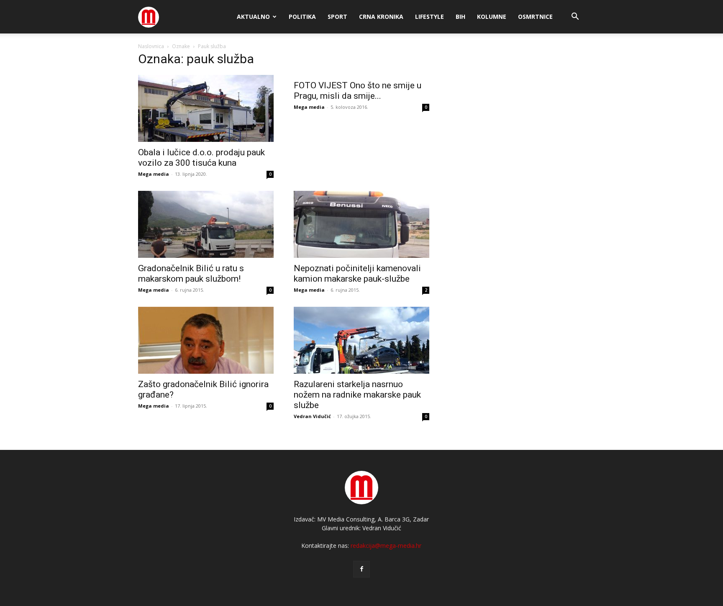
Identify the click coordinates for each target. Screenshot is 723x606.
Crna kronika (381, 17)
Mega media (153, 174)
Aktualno (253, 17)
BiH (460, 17)
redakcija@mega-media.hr (386, 546)
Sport (337, 17)
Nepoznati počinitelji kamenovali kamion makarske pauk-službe (357, 273)
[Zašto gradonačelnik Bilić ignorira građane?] (206, 340)
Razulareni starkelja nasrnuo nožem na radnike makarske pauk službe (357, 394)
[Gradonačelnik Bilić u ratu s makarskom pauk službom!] (206, 224)
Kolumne (491, 17)
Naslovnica (151, 46)
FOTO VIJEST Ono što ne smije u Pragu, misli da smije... (357, 90)
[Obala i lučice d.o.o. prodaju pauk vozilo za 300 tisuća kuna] (206, 108)
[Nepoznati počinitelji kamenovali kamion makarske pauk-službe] (361, 224)
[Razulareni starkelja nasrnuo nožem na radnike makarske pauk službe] (361, 340)
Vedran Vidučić (312, 416)
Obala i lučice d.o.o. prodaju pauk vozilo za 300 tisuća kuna (201, 157)
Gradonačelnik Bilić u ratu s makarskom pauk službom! (191, 273)
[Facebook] (361, 569)
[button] (575, 17)
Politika (302, 17)
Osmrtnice (535, 17)
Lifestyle (429, 17)
